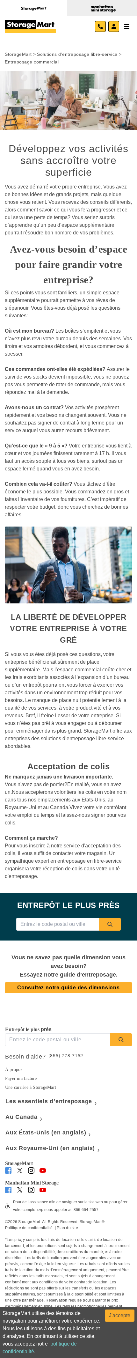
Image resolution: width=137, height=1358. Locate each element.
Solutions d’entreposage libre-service (77, 54)
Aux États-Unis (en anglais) (45, 1132)
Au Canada (21, 1117)
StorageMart (18, 54)
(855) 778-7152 (65, 1055)
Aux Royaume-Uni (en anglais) (50, 1148)
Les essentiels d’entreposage (48, 1101)
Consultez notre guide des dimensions (68, 987)
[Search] (110, 924)
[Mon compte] (113, 26)
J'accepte (119, 1315)
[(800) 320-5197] (100, 26)
